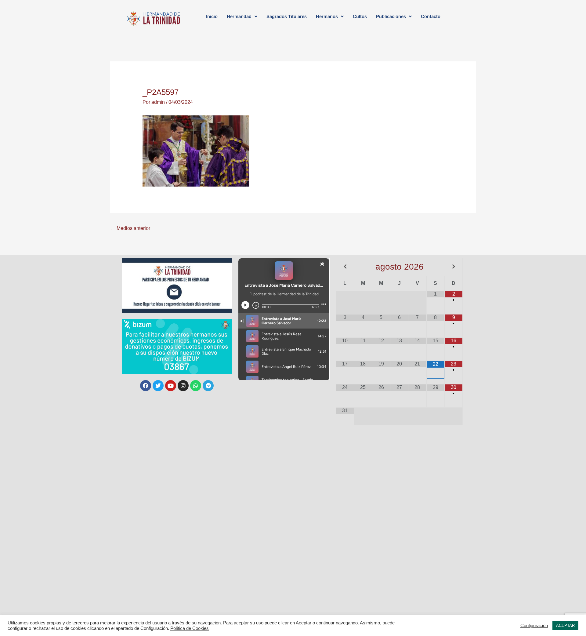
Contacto (430, 16)
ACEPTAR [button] (565, 625)
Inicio (212, 16)
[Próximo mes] (453, 266)
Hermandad (239, 16)
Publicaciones (391, 16)
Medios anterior (130, 228)
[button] (242, 16)
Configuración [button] (534, 625)
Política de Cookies (189, 628)
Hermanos (327, 16)
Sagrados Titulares (286, 16)
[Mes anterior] (345, 266)
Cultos (360, 16)
